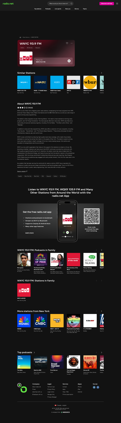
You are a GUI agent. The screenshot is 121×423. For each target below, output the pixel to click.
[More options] (72, 43)
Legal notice (50, 392)
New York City (28, 176)
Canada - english (61, 405)
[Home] (20, 37)
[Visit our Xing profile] (98, 387)
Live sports (58, 8)
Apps (64, 389)
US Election (30, 47)
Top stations (37, 8)
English (20, 176)
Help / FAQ (65, 392)
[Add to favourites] (67, 43)
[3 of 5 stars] (22, 108)
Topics (85, 8)
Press (34, 389)
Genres (77, 8)
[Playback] (69, 60)
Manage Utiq (50, 394)
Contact (65, 386)
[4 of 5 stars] (25, 108)
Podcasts (48, 8)
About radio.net (36, 386)
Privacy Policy (51, 389)
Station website (21, 171)
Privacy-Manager (52, 397)
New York (36, 176)
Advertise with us (37, 392)
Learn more (29, 233)
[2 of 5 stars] (20, 108)
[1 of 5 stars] (18, 108)
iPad (79, 389)
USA (43, 176)
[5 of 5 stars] (27, 108)
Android (80, 392)
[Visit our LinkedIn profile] (94, 387)
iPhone (79, 386)
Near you (67, 8)
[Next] (101, 72)
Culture (22, 47)
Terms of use (51, 386)
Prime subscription (68, 394)
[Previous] (96, 72)
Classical (37, 47)
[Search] (71, 3)
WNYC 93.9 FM (40, 62)
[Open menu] (117, 3)
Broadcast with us (37, 394)
